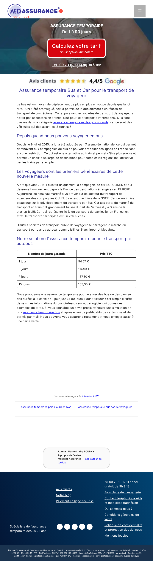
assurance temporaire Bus (41, 312)
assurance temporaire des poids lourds (80, 122)
